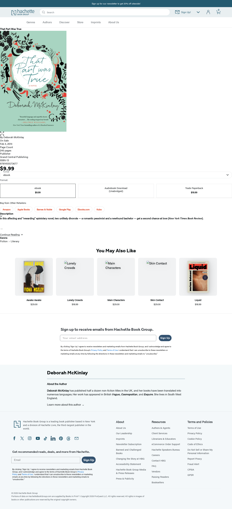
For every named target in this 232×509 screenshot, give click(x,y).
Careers (156, 455)
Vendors (156, 471)
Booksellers (158, 482)
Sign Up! (186, 12)
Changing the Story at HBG (130, 458)
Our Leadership (124, 433)
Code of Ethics (195, 444)
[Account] (208, 12)
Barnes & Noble (44, 209)
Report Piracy (194, 458)
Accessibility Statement (128, 464)
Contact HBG (159, 460)
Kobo (99, 209)
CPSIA (190, 469)
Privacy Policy (194, 433)
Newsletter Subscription (128, 444)
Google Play (65, 209)
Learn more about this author (64, 404)
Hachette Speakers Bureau (166, 449)
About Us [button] (113, 22)
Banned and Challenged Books (128, 451)
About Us (121, 427)
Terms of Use (194, 427)
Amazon (7, 209)
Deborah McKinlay (13, 137)
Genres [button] (31, 22)
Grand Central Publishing (14, 157)
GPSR (190, 474)
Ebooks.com (84, 209)
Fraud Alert (193, 464)
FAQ (154, 465)
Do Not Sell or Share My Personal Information (200, 451)
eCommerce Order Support (166, 444)
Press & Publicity (125, 478)
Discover (64, 22)
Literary (15, 241)
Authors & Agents (161, 427)
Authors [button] (47, 22)
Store (80, 22)
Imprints (96, 22)
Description (6, 213)
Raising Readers (160, 476)
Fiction (4, 241)
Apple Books (24, 209)
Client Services (159, 433)
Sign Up (165, 337)
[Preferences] (198, 12)
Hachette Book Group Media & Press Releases (131, 471)
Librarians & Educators (164, 438)
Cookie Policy (194, 438)
